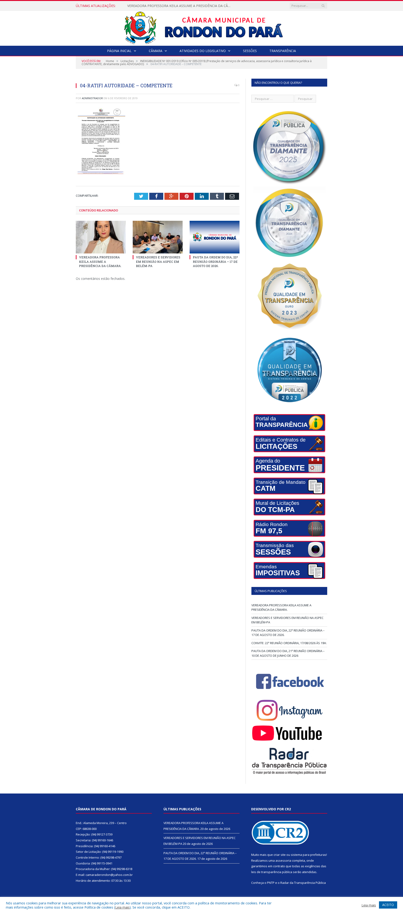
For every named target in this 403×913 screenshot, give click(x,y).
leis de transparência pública (271, 872)
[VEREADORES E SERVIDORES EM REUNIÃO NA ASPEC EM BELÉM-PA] (158, 237)
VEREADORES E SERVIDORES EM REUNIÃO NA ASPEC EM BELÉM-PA (179, 6)
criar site (280, 855)
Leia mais (122, 907)
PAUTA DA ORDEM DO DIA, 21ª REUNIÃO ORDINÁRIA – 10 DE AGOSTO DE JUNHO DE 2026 (288, 653)
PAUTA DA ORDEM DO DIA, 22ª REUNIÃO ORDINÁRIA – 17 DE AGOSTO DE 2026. (215, 261)
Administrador (92, 98)
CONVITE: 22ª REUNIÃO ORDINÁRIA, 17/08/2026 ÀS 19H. (289, 643)
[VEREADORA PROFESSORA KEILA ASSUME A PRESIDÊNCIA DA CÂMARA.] (101, 237)
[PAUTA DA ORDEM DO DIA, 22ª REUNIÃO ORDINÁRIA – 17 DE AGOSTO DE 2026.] (215, 237)
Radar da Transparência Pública (303, 883)
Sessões (250, 51)
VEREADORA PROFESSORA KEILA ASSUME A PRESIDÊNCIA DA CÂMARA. (100, 261)
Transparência (282, 51)
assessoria (283, 860)
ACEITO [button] (388, 904)
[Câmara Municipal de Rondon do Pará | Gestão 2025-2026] (201, 27)
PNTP (270, 883)
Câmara (155, 51)
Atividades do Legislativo (203, 51)
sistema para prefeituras (308, 855)
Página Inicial (119, 51)
